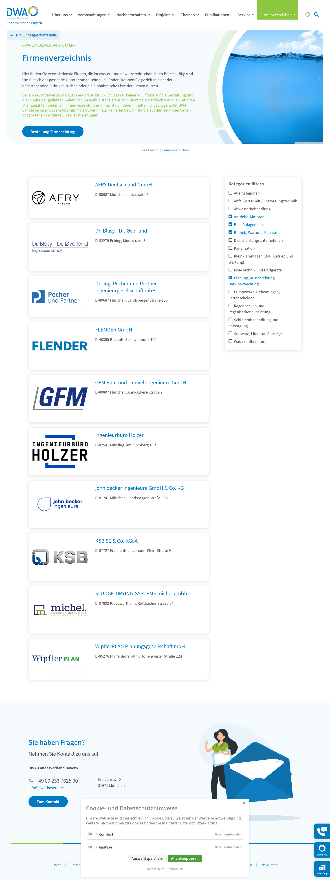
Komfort (106, 834)
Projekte (163, 14)
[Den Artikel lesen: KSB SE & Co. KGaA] (60, 579)
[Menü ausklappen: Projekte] (173, 15)
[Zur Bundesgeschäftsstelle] (307, 15)
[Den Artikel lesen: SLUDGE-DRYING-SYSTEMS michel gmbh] (60, 632)
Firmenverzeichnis (276, 14)
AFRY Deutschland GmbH (123, 184)
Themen (188, 14)
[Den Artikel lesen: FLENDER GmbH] (60, 368)
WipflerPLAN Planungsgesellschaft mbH (140, 645)
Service (244, 14)
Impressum (175, 869)
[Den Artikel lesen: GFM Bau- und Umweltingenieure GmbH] (60, 420)
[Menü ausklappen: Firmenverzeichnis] (295, 15)
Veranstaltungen (92, 14)
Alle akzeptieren (185, 858)
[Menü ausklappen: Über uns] (70, 15)
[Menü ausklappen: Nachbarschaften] (149, 15)
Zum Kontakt (48, 801)
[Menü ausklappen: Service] (253, 15)
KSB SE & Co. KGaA (116, 540)
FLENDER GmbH (113, 329)
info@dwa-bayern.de (46, 787)
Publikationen (217, 14)
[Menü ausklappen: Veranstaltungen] (109, 15)
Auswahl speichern (147, 858)
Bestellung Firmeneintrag (53, 131)
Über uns (60, 14)
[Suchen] (316, 15)
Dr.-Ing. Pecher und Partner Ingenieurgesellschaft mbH (126, 287)
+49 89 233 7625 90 (57, 780)
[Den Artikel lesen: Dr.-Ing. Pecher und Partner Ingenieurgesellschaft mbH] (56, 296)
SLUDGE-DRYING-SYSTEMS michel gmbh (141, 593)
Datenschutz (155, 869)
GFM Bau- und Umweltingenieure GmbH (140, 382)
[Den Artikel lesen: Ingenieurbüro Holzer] (60, 473)
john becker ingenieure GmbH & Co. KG (139, 487)
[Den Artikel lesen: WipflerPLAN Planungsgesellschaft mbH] (56, 659)
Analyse (105, 847)
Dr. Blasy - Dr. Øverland (121, 230)
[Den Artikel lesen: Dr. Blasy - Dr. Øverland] (60, 269)
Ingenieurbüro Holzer (119, 434)
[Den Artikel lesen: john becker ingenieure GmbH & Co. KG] (60, 526)
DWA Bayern (149, 150)
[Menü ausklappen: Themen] (197, 15)
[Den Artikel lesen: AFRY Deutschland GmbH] (56, 197)
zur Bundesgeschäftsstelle (36, 35)
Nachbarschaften (131, 14)
